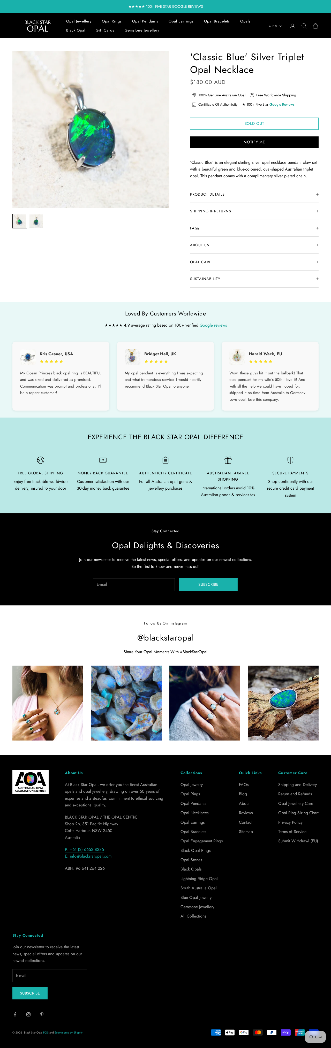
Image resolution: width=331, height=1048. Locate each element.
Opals (245, 21)
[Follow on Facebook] (15, 1014)
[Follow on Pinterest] (41, 1014)
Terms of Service (292, 832)
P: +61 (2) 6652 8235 (84, 849)
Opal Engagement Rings (201, 841)
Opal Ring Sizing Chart (298, 813)
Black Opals (190, 869)
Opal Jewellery (79, 21)
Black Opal (75, 30)
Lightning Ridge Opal (199, 879)
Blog (243, 794)
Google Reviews (282, 104)
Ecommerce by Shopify (68, 1032)
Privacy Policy (290, 822)
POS (46, 1032)
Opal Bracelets (217, 21)
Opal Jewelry (191, 785)
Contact (245, 822)
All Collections (193, 916)
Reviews (246, 813)
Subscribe (208, 584)
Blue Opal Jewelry (196, 897)
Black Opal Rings (195, 850)
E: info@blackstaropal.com (88, 856)
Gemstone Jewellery (142, 30)
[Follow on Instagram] (28, 1014)
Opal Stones (191, 860)
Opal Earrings (181, 21)
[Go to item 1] (19, 221)
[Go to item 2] (36, 221)
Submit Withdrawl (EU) (298, 841)
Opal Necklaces (194, 813)
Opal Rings (112, 21)
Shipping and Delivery (297, 785)
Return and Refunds (295, 794)
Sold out (254, 123)
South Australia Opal (198, 888)
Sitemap (246, 832)
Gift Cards (105, 30)
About (244, 803)
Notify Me (254, 142)
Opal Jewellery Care (295, 803)
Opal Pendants (145, 21)
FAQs (244, 785)
